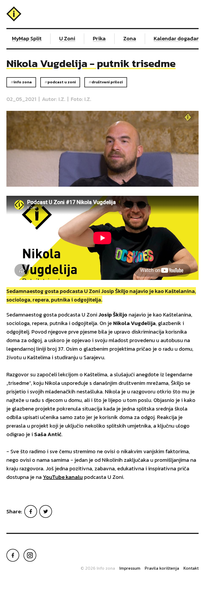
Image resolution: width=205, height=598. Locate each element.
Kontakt (191, 568)
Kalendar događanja (173, 38)
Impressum (129, 568)
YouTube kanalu (63, 477)
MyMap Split (21, 38)
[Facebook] (30, 511)
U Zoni (61, 38)
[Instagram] (29, 555)
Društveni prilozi (107, 82)
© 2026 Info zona (98, 568)
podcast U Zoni (62, 82)
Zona (123, 38)
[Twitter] (45, 511)
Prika (93, 38)
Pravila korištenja (162, 568)
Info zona (23, 82)
